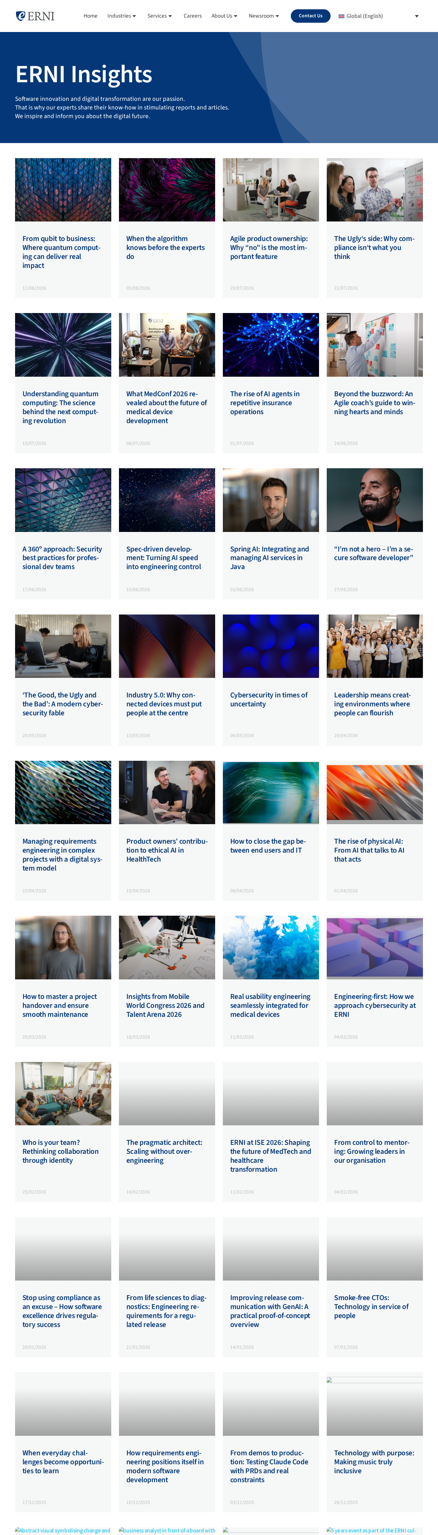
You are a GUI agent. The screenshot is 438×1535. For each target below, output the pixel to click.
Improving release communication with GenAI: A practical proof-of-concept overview (270, 1311)
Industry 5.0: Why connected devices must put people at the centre (164, 704)
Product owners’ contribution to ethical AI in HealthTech (167, 850)
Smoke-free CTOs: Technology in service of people (371, 1306)
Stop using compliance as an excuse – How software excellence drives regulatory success (62, 1311)
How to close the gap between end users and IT (268, 846)
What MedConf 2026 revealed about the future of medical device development (166, 407)
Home (90, 16)
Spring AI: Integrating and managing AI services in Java (269, 558)
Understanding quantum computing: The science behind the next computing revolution (60, 407)
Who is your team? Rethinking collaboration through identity (60, 1151)
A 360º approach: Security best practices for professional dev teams (62, 558)
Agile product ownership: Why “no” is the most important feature (269, 247)
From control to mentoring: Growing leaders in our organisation (371, 1151)
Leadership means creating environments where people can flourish (372, 704)
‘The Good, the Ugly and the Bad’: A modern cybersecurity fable (62, 704)
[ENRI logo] (35, 16)
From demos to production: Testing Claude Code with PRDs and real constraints (269, 1466)
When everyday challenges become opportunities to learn (63, 1462)
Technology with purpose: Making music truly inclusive (374, 1462)
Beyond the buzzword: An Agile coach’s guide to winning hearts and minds (374, 403)
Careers (193, 16)
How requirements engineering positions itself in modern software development (165, 1466)
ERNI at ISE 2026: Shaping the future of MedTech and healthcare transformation (270, 1156)
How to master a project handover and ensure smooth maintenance (59, 1005)
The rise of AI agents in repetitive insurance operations (265, 403)
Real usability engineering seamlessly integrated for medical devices (270, 1005)
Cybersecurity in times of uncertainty (268, 699)
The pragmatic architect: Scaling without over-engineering (164, 1151)
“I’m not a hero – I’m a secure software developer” (373, 553)
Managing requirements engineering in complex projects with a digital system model (62, 854)
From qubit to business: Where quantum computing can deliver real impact (61, 252)
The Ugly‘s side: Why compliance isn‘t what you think (374, 247)
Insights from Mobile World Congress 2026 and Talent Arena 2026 (165, 1005)
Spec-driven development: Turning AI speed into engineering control (163, 558)
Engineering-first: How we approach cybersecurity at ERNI (375, 1005)
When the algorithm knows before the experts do (165, 247)
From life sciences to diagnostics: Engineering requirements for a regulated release (166, 1311)
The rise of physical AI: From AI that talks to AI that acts (369, 850)
